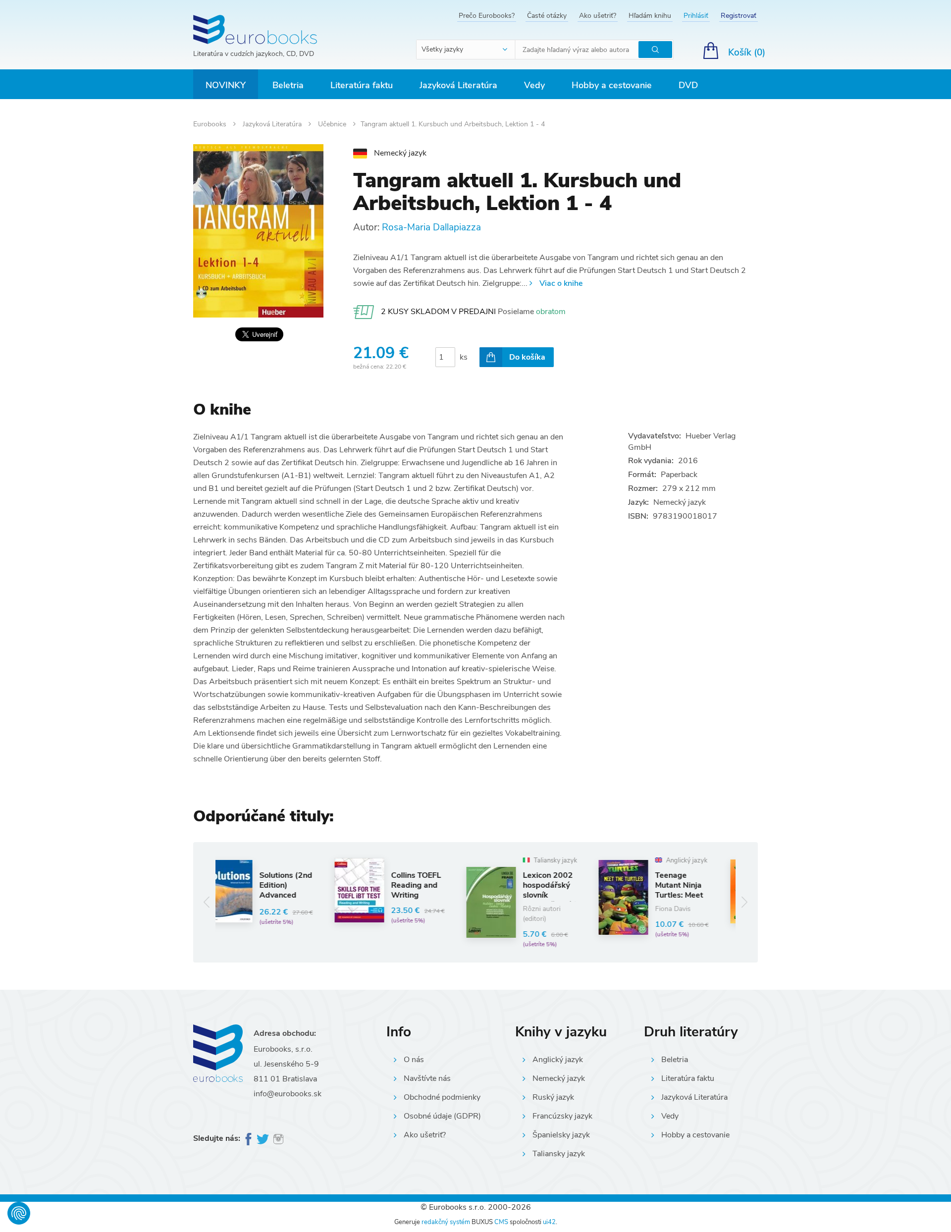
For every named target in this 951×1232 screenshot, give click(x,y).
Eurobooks (210, 124)
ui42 (549, 1222)
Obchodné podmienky (442, 1097)
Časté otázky (547, 15)
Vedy (534, 85)
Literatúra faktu (361, 85)
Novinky (226, 85)
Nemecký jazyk (558, 1078)
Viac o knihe (560, 283)
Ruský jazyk (553, 1097)
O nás (414, 1059)
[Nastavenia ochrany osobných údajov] (18, 1213)
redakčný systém (446, 1222)
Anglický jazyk (557, 1059)
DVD (688, 85)
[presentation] (207, 902)
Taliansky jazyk (558, 1153)
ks (464, 357)
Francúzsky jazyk (562, 1116)
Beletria (288, 85)
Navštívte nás (427, 1078)
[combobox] (466, 49)
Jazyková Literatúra (458, 85)
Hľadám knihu (650, 15)
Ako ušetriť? (597, 15)
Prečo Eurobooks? (487, 15)
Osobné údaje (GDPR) (442, 1116)
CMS (501, 1222)
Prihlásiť (696, 15)
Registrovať (738, 15)
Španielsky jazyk (561, 1134)
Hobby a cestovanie (612, 85)
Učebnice (333, 124)
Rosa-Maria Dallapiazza (431, 227)
